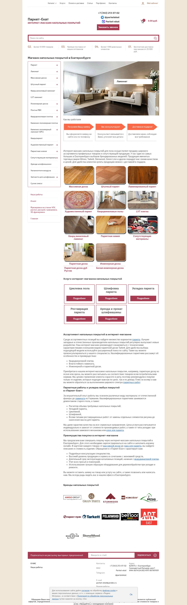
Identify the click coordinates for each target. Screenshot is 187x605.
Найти (155, 38)
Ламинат (35, 71)
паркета (136, 339)
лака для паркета (132, 446)
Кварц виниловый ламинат (43, 91)
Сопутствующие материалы (43, 158)
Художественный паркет (78, 211)
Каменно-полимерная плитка (44, 123)
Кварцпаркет (37, 138)
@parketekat (112, 17)
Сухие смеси (36, 183)
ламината (80, 398)
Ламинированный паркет (142, 186)
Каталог (51, 3)
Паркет (34, 65)
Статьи (90, 3)
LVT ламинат (36, 97)
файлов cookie (109, 590)
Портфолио (100, 3)
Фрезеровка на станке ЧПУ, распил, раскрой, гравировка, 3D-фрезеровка (44, 209)
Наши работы (37, 194)
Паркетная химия (110, 236)
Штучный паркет (110, 186)
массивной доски (111, 446)
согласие (85, 590)
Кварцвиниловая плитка (42, 116)
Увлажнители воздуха (41, 170)
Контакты (113, 3)
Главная (34, 218)
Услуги (62, 3)
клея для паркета (115, 430)
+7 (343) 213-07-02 (108, 13)
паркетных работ (131, 382)
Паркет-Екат (38, 19)
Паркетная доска (78, 264)
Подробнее (79, 298)
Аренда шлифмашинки (41, 164)
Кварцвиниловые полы (110, 211)
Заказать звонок (108, 27)
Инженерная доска (110, 264)
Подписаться (144, 555)
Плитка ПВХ (36, 110)
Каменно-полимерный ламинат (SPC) (41, 130)
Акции (33, 201)
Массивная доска (78, 186)
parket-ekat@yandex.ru (106, 583)
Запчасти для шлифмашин (43, 177)
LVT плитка (142, 211)
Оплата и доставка (76, 3)
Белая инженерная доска (110, 268)
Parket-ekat (112, 21)
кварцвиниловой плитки (146, 459)
